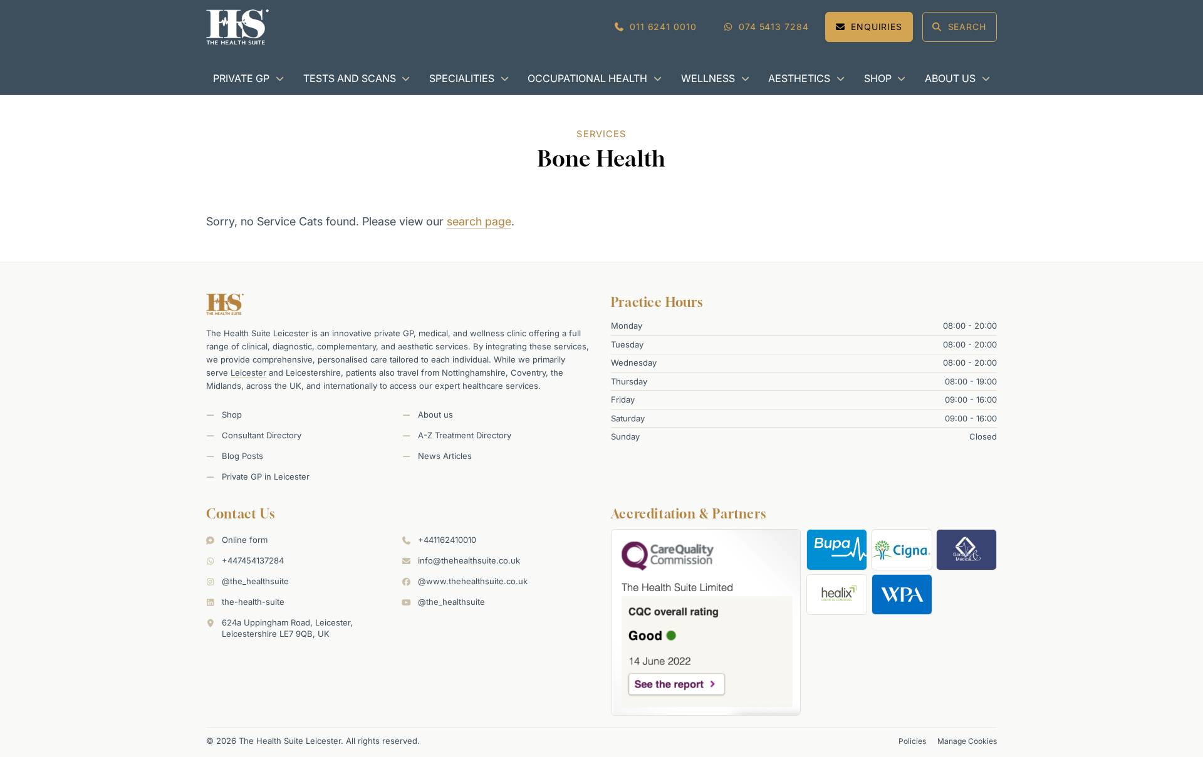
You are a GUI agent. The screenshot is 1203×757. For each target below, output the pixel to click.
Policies (912, 741)
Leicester (248, 373)
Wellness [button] (708, 78)
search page (479, 221)
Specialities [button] (461, 78)
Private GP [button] (241, 78)
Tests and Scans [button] (349, 78)
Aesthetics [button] (799, 78)
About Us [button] (950, 78)
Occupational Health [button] (587, 78)
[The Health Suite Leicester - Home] (237, 26)
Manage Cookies (967, 741)
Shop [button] (878, 78)
